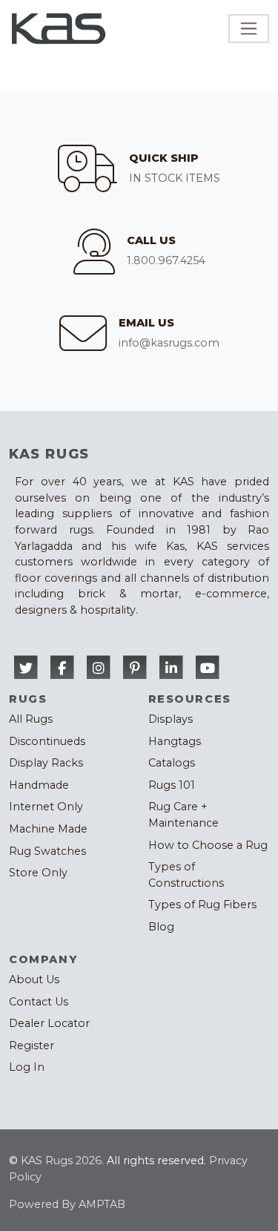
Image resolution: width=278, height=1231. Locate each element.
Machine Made (48, 829)
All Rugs (31, 719)
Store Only (38, 872)
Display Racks (46, 762)
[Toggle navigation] (248, 28)
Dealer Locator (49, 1023)
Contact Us (38, 1001)
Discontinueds (47, 741)
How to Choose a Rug (208, 845)
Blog (161, 926)
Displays (170, 719)
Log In (26, 1067)
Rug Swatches (47, 851)
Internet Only (46, 806)
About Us (34, 979)
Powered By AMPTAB (67, 1204)
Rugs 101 (171, 785)
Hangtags (174, 741)
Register (31, 1045)
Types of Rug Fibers (202, 904)
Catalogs (171, 762)
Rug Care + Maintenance (183, 815)
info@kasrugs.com (169, 342)
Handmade (39, 785)
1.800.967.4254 (166, 260)
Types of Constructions (186, 875)
